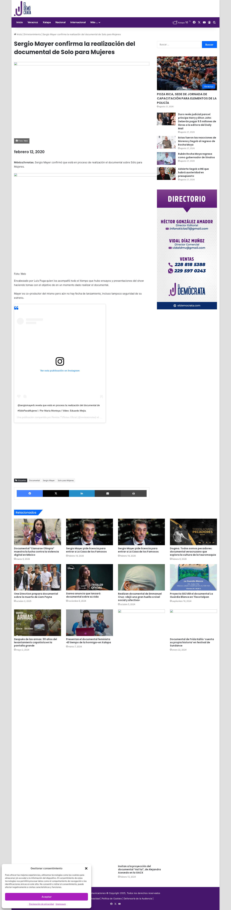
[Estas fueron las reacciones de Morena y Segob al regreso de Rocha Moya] (166, 142)
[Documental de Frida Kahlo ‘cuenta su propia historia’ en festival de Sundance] (193, 622)
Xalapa (47, 22)
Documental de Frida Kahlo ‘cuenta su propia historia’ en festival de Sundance (192, 642)
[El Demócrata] (22, 8)
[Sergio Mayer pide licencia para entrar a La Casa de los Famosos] (89, 532)
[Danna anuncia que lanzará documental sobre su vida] (89, 577)
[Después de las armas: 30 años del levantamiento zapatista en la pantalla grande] (37, 622)
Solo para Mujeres (66, 480)
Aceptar (47, 896)
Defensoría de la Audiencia (138, 898)
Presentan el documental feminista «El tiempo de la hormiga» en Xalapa (88, 640)
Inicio (19, 22)
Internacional (78, 22)
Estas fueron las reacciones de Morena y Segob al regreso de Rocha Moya (197, 141)
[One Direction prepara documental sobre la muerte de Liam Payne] (37, 577)
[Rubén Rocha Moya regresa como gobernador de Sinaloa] (166, 158)
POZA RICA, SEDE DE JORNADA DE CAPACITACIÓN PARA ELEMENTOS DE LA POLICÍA (187, 98)
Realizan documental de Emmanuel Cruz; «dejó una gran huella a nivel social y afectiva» (140, 597)
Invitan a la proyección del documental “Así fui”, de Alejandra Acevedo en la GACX (139, 869)
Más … (94, 22)
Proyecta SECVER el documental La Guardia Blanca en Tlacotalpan (191, 595)
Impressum (61, 904)
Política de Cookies (112, 898)
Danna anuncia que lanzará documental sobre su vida (83, 595)
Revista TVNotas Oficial (64, 417)
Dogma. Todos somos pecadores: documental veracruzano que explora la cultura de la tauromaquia (193, 552)
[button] (86, 868)
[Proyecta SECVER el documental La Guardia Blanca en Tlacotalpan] (193, 577)
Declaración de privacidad (41, 904)
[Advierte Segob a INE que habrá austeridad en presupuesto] (166, 173)
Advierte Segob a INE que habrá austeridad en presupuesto (193, 172)
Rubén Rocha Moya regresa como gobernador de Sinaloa (196, 155)
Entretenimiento (32, 34)
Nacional (60, 22)
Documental (34, 480)
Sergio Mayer (49, 480)
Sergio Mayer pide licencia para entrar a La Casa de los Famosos (86, 550)
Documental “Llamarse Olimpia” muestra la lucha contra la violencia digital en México (36, 552)
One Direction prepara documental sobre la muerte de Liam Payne (36, 595)
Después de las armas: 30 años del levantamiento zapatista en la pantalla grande (35, 642)
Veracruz (33, 22)
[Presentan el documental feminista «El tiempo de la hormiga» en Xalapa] (89, 622)
